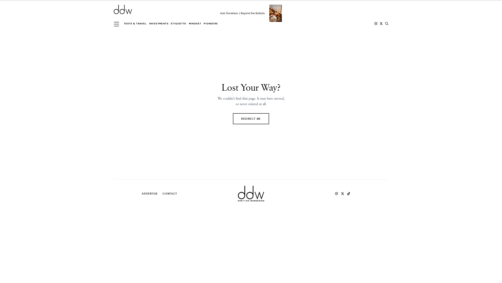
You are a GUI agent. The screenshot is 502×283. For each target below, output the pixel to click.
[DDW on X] (381, 23)
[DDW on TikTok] (348, 193)
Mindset (195, 23)
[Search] (386, 23)
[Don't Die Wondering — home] (151, 9)
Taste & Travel (135, 23)
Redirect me (251, 118)
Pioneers (211, 23)
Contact (170, 193)
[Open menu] (116, 23)
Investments (158, 23)
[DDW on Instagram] (376, 23)
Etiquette (178, 23)
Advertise (150, 193)
